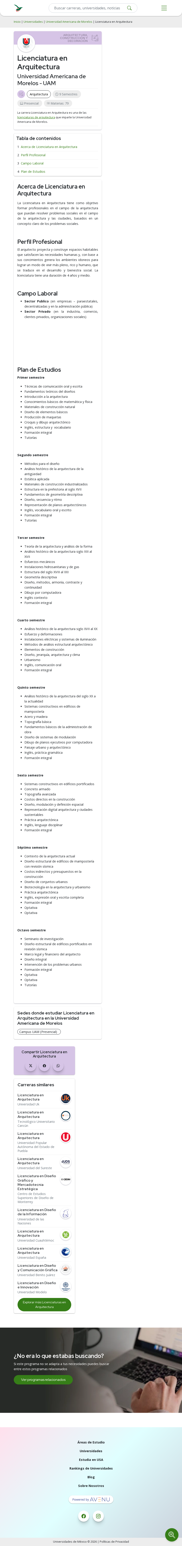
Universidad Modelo (32, 1292)
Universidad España (32, 1258)
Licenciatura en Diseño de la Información (37, 1212)
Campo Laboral (32, 163)
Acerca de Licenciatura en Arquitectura (49, 147)
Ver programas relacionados (43, 1379)
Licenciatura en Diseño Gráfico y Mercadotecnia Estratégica (37, 1182)
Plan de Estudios (33, 171)
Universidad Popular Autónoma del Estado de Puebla (36, 1147)
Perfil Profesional (33, 155)
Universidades (33, 22)
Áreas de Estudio (91, 1442)
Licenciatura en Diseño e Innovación (37, 1285)
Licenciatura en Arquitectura (31, 1097)
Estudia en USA (91, 1460)
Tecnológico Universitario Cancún (36, 1124)
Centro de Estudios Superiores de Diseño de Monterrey (35, 1198)
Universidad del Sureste (35, 1168)
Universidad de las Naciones (31, 1221)
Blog (91, 1477)
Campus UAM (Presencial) (38, 1032)
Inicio (17, 22)
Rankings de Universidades (91, 1468)
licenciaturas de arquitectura (36, 117)
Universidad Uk (28, 1104)
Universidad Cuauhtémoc (36, 1240)
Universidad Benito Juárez (36, 1275)
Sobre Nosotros (91, 1486)
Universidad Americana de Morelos (69, 22)
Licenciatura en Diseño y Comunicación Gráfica (37, 1267)
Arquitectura (39, 94)
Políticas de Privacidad (114, 1542)
